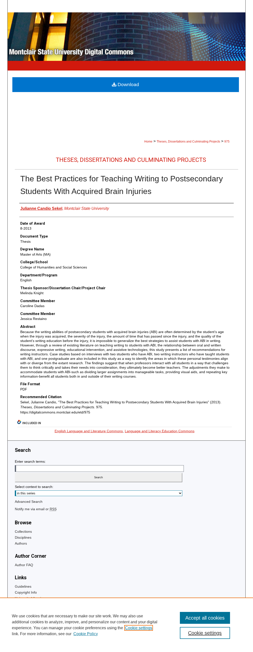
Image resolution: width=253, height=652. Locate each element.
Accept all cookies (205, 618)
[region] (126, 625)
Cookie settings (138, 628)
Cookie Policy (85, 634)
